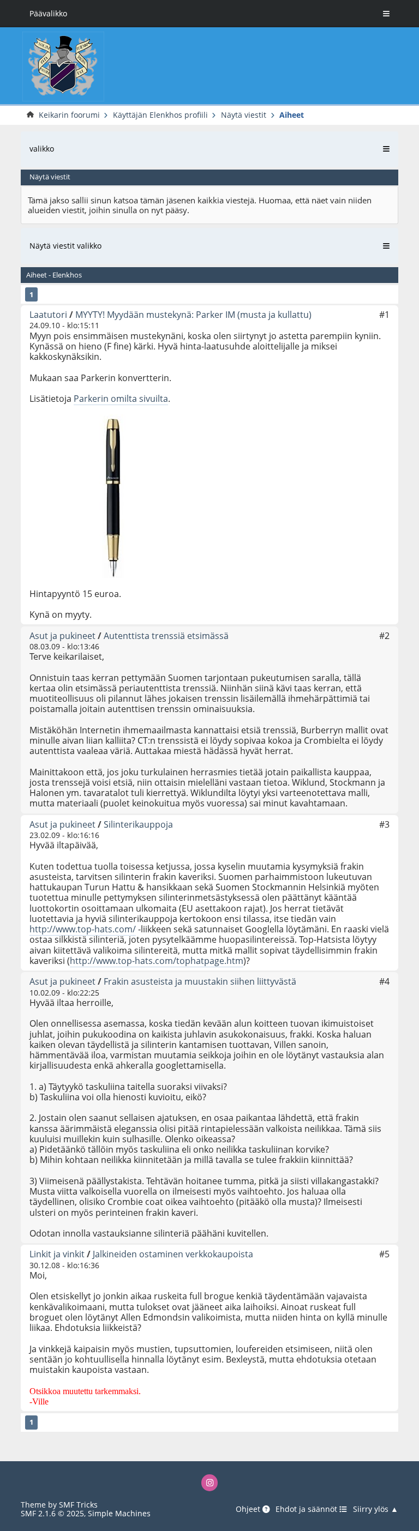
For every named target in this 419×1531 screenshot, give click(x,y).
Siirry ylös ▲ (375, 1509)
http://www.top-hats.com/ (82, 929)
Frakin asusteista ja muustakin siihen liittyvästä (200, 981)
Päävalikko (48, 13)
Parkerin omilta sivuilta (121, 399)
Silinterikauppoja (138, 824)
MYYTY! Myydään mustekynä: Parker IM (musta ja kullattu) (193, 315)
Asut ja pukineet (62, 636)
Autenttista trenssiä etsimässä (166, 636)
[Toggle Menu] (386, 13)
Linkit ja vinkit (57, 1254)
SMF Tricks (78, 1504)
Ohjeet (249, 1509)
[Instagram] (209, 1482)
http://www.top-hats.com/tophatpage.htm (156, 961)
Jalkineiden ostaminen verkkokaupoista (173, 1254)
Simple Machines (119, 1513)
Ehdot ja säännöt (307, 1509)
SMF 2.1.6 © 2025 (52, 1513)
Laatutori (48, 315)
